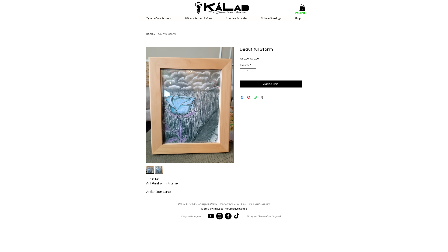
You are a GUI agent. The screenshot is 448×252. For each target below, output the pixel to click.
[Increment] (253, 72)
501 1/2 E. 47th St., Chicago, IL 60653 (197, 204)
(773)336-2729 (231, 204)
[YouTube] (211, 216)
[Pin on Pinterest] (249, 97)
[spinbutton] (248, 72)
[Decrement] (242, 72)
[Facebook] (228, 216)
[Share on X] (262, 97)
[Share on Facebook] (242, 97)
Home (150, 34)
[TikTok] (236, 216)
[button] (302, 7)
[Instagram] (219, 216)
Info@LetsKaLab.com (259, 204)
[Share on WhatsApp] (255, 97)
